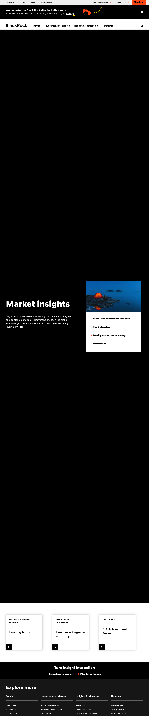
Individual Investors (101, 2)
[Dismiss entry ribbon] (142, 12)
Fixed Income (46, 713)
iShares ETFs (11, 713)
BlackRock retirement (119, 713)
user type (70, 14)
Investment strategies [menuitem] (57, 26)
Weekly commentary (84, 710)
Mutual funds (11, 710)
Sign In (137, 2)
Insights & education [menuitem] (86, 26)
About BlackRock (117, 710)
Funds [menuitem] (36, 26)
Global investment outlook (86, 713)
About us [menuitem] (108, 26)
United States (121, 2)
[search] (141, 26)
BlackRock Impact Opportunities (54, 710)
